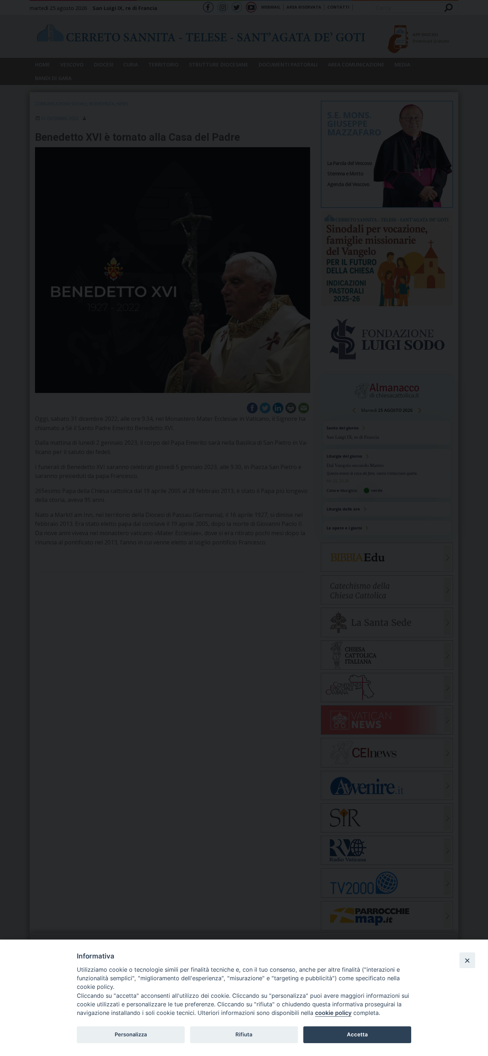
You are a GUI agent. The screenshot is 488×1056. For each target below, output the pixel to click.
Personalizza (131, 1034)
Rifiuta (243, 1034)
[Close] (467, 960)
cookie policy (333, 1012)
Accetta (357, 1034)
